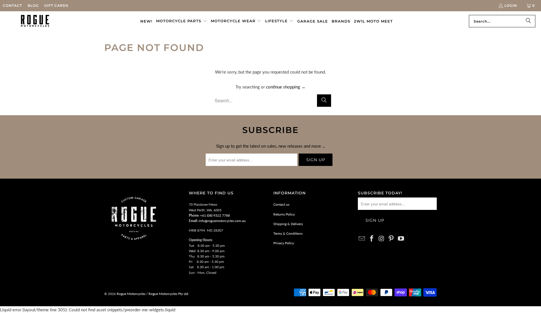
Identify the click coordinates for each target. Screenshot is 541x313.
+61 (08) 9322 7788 (215, 215)
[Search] (528, 21)
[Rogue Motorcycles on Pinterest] (391, 238)
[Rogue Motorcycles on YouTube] (401, 238)
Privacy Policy (283, 243)
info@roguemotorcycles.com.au (222, 221)
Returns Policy (284, 214)
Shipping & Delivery (288, 224)
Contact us (281, 204)
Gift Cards (56, 5)
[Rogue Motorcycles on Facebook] (372, 238)
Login (510, 5)
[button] (181, 21)
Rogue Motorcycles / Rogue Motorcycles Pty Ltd (152, 294)
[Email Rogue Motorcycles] (362, 238)
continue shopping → (285, 86)
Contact (12, 5)
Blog (33, 5)
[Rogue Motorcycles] (35, 21)
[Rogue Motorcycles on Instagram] (381, 238)
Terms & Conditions (288, 233)
